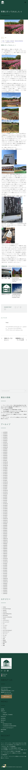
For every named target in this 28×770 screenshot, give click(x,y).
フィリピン (5, 625)
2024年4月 (5, 475)
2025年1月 (5, 460)
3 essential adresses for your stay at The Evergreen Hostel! (16, 296)
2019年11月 (5, 520)
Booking (3, 729)
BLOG (2, 722)
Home (2, 709)
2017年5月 (5, 570)
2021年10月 (5, 493)
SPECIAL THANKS (8, 714)
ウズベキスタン (6, 620)
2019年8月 (5, 525)
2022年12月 (5, 490)
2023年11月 (5, 483)
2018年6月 (5, 548)
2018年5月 (5, 550)
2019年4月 (5, 531)
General (4, 610)
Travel (4, 618)
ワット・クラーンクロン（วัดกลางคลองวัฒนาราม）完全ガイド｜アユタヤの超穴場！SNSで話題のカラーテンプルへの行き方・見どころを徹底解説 (14, 406)
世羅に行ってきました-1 (8, 339)
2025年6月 (5, 452)
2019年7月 (5, 526)
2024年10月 (5, 465)
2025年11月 (5, 445)
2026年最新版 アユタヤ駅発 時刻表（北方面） (12, 409)
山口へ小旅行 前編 (6, 278)
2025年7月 (5, 450)
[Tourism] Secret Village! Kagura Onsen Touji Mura (16, 280)
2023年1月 (5, 488)
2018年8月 (5, 545)
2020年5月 (5, 510)
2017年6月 (5, 568)
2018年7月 (5, 547)
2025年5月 (5, 453)
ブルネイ (4, 627)
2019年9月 (5, 523)
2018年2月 (5, 555)
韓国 (4, 643)
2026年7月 (5, 433)
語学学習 (4, 642)
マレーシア (5, 633)
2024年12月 (5, 462)
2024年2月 (5, 478)
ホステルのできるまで (7, 630)
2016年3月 (5, 593)
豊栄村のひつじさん (6, 294)
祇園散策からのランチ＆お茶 (20, 339)
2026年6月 (5, 435)
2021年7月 (5, 495)
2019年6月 (5, 528)
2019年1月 (5, 536)
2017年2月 (5, 575)
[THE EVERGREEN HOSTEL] (3, 2)
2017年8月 (5, 565)
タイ (4, 623)
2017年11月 (5, 560)
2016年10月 (5, 581)
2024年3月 (5, 477)
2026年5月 (5, 437)
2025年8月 (5, 448)
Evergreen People (7, 608)
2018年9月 (5, 543)
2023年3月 (5, 487)
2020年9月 (5, 505)
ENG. (2, 731)
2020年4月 (5, 512)
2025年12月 (5, 443)
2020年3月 (5, 513)
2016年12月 (5, 578)
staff (5, 712)
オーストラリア (6, 622)
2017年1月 (5, 576)
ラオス (4, 637)
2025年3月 (5, 457)
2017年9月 (5, 563)
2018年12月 (5, 538)
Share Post (8, 307)
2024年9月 (5, 467)
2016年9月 (5, 583)
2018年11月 (5, 540)
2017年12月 (5, 558)
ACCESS (3, 718)
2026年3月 (5, 440)
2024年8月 (5, 468)
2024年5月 (5, 473)
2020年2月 (5, 515)
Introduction (5, 615)
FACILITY (3, 716)
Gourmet (12, 40)
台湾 (4, 638)
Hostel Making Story (7, 613)
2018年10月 (5, 542)
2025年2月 (5, 458)
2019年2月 (5, 535)
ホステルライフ (6, 632)
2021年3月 (5, 500)
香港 (4, 645)
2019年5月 (5, 530)
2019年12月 (5, 518)
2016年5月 (5, 590)
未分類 (4, 640)
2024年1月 (5, 480)
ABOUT (3, 710)
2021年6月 (5, 497)
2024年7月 (5, 470)
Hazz (3, 40)
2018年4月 (5, 551)
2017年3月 (5, 573)
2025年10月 (5, 447)
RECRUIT (3, 720)
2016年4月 (5, 591)
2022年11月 (5, 492)
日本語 (4, 675)
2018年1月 (5, 556)
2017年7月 (5, 566)
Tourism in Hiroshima (19, 40)
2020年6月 (5, 508)
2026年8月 (5, 432)
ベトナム (4, 628)
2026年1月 (5, 442)
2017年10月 (5, 561)
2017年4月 (5, 571)
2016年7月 (5, 586)
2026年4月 (5, 438)
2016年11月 (5, 580)
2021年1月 (5, 502)
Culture (8, 40)
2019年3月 (5, 533)
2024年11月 (5, 463)
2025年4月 (5, 455)
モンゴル (4, 635)
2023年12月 (5, 482)
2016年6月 (5, 588)
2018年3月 (5, 553)
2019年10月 (5, 522)
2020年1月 (5, 517)
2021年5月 (5, 498)
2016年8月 (5, 585)
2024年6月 (5, 472)
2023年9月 (5, 485)
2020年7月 (5, 507)
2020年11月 (5, 503)
